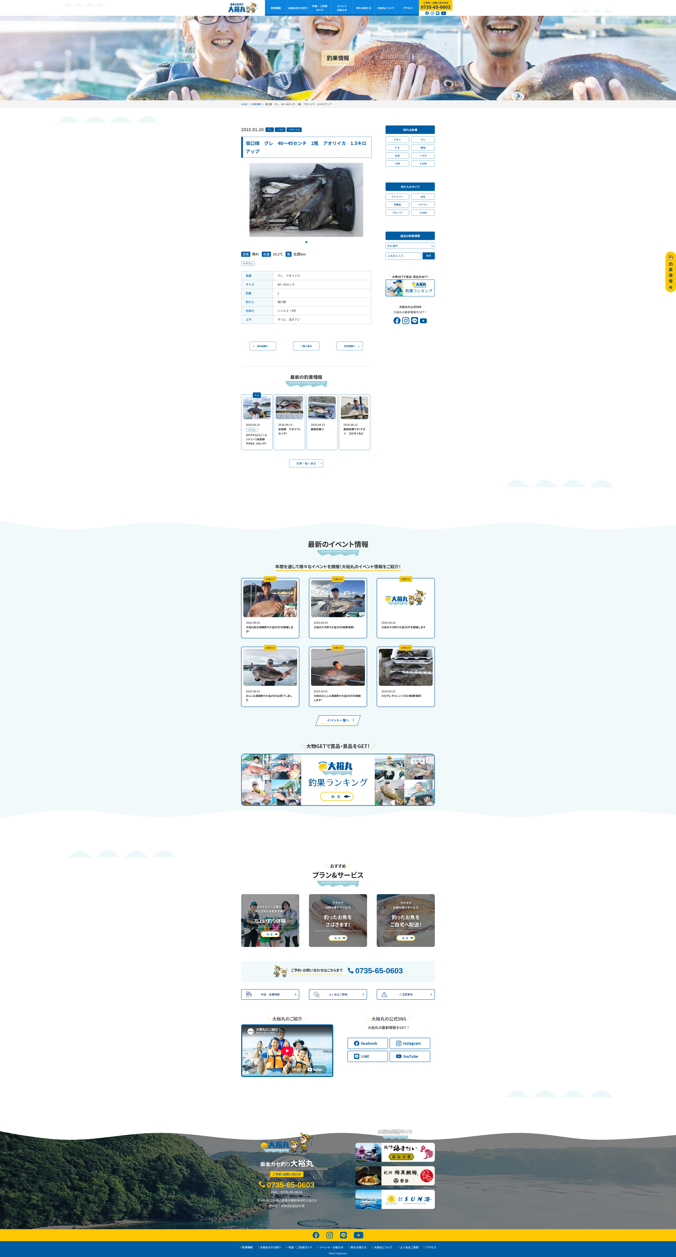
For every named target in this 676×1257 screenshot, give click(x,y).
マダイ (397, 139)
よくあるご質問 (409, 1247)
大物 (397, 163)
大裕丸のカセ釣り (298, 8)
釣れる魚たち (363, 8)
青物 (423, 147)
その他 (423, 163)
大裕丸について (386, 8)
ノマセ (280, 129)
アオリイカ (294, 129)
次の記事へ (349, 346)
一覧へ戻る (306, 346)
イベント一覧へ (338, 720)
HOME (244, 104)
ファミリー (397, 196)
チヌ (397, 147)
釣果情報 (276, 8)
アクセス (408, 8)
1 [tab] (306, 239)
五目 (397, 155)
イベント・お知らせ (331, 1247)
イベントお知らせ (342, 8)
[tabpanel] (306, 200)
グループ (397, 212)
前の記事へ (263, 346)
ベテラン (248, 263)
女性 (423, 196)
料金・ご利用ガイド (319, 8)
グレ (269, 129)
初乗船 (397, 204)
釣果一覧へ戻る (306, 463)
